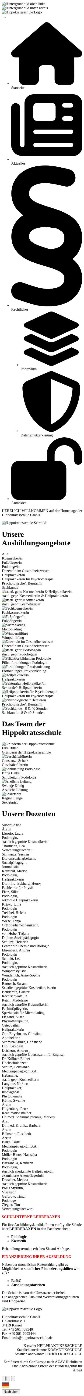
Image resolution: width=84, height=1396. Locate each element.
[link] (46, 56)
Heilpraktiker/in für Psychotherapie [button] (27, 579)
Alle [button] (5, 554)
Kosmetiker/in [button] (12, 558)
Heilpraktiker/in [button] (13, 575)
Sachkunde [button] (10, 587)
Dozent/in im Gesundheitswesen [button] (25, 571)
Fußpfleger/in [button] (12, 562)
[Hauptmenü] (4, 17)
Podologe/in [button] (11, 567)
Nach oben (11, 1391)
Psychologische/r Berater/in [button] (22, 583)
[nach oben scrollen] (8, 1378)
